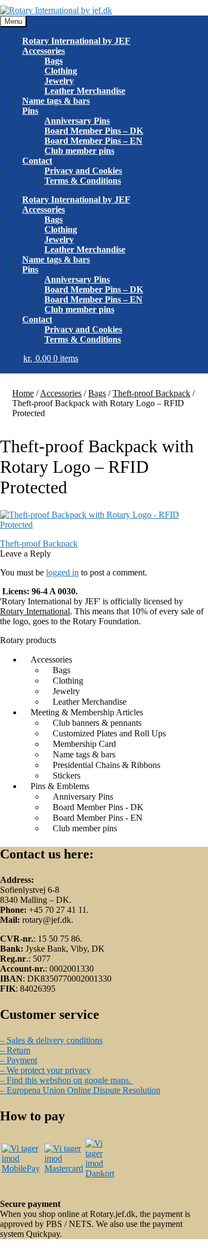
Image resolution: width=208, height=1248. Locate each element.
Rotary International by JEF (76, 41)
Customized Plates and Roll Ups (109, 733)
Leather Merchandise (84, 90)
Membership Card (84, 744)
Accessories (43, 50)
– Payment (18, 1060)
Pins (30, 110)
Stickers (66, 775)
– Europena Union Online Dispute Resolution (80, 1090)
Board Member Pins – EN (93, 140)
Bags (53, 60)
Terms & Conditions (82, 180)
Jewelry (59, 80)
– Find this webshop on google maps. (66, 1080)
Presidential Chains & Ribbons (106, 765)
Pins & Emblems (60, 786)
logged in (62, 572)
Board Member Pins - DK (98, 807)
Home (23, 393)
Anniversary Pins (77, 120)
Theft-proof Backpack (151, 393)
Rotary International (35, 611)
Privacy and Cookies (83, 170)
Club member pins (79, 150)
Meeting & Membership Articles (87, 712)
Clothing (60, 70)
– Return (15, 1050)
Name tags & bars (56, 100)
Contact (37, 160)
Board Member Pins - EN (98, 817)
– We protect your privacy (45, 1070)
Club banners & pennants (97, 722)
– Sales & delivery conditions (51, 1040)
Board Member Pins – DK (93, 130)
